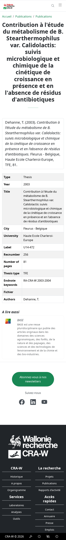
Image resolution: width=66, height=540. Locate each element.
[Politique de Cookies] (39, 536)
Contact (49, 509)
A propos (16, 483)
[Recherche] (52, 5)
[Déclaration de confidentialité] (31, 536)
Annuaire (49, 516)
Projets (49, 476)
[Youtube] (44, 402)
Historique (16, 476)
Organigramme (16, 490)
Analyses (16, 512)
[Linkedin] (33, 402)
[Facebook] (22, 402)
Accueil (6, 16)
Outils (16, 518)
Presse (49, 523)
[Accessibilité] (48, 536)
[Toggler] (60, 5)
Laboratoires (16, 505)
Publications (23, 16)
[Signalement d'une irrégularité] (57, 536)
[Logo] (33, 446)
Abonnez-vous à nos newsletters (33, 379)
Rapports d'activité (49, 490)
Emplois (49, 529)
